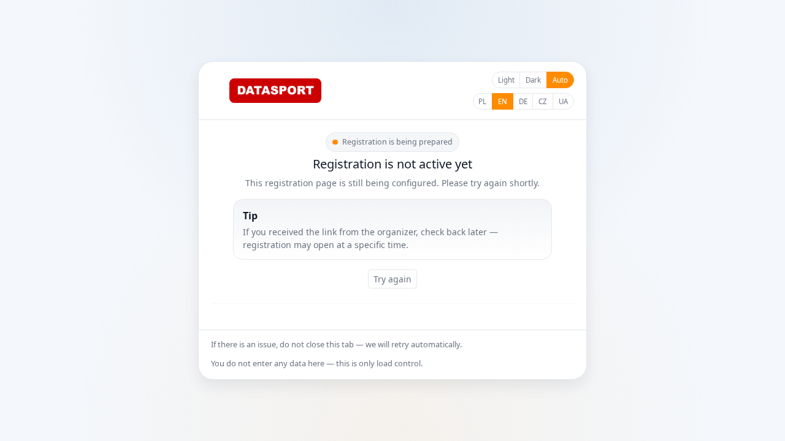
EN (502, 101)
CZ (542, 101)
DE (523, 101)
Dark (533, 80)
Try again (392, 279)
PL (482, 101)
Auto (560, 80)
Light (506, 80)
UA (563, 101)
